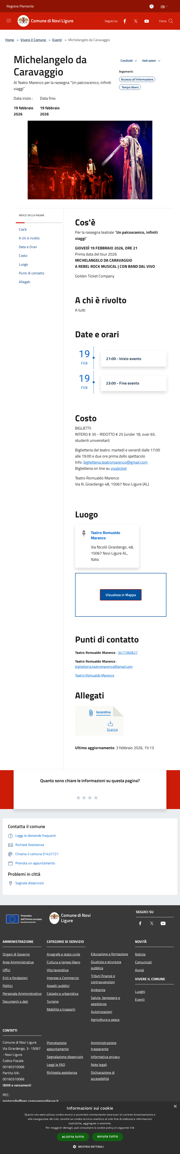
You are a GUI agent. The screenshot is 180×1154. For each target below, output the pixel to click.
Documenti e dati (15, 1001)
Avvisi (139, 970)
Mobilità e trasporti (61, 1009)
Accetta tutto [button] (73, 1137)
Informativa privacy (105, 1056)
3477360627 (128, 652)
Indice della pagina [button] (31, 215)
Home (9, 39)
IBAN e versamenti (17, 1085)
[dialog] (90, 1128)
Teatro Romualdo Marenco (105, 535)
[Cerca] (170, 21)
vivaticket (119, 468)
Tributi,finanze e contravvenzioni (103, 979)
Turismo (53, 1001)
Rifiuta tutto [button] (107, 1136)
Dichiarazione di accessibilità (103, 1075)
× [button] (175, 1106)
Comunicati (143, 962)
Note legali (99, 1064)
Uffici (6, 970)
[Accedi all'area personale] (152, 6)
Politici (8, 985)
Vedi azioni (149, 60)
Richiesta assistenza (62, 1072)
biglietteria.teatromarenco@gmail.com (115, 462)
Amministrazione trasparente (103, 1045)
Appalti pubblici (58, 985)
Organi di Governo (16, 954)
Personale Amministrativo (22, 993)
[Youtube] (144, 21)
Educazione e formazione (109, 954)
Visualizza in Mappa (121, 594)
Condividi (127, 60)
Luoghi (140, 991)
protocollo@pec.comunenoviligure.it (31, 1101)
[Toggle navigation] (8, 20)
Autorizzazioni (101, 1011)
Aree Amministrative (18, 962)
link (132, 1128)
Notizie (140, 954)
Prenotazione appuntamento (58, 1045)
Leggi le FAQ (56, 1064)
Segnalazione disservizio (65, 1056)
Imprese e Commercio (63, 977)
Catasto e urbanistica (62, 993)
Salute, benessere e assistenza (105, 1000)
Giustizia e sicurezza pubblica (106, 965)
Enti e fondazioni (15, 977)
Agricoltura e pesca (105, 1019)
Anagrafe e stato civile (63, 954)
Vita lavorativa (57, 970)
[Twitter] (134, 21)
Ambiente (98, 989)
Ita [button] (163, 6)
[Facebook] (123, 21)
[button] (90, 1146)
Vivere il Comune (33, 39)
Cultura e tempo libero (63, 962)
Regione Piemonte (20, 6)
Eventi (57, 39)
